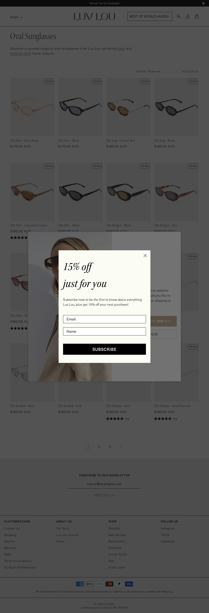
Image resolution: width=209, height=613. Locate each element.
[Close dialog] (145, 255)
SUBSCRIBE (104, 349)
